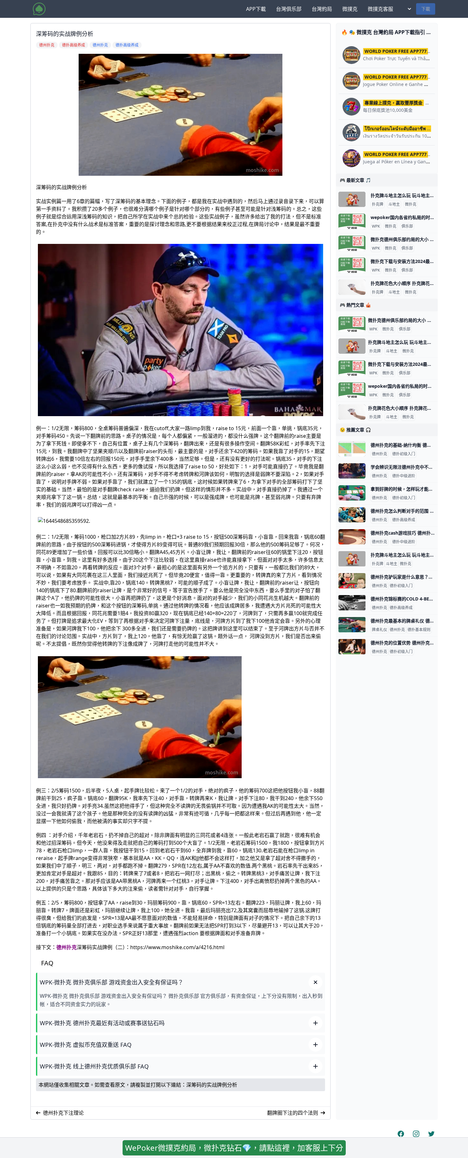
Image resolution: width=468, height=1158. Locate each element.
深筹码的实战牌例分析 (211, 1084)
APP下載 (256, 8)
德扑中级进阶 (403, 476)
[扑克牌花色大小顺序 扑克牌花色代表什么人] (351, 287)
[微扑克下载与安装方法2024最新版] (351, 265)
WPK (376, 226)
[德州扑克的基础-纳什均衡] (351, 449)
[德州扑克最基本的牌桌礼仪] (351, 624)
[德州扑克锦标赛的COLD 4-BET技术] (351, 602)
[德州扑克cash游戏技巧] (351, 536)
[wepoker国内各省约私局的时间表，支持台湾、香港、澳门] (351, 221)
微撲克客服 (380, 8)
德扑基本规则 (419, 629)
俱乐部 (407, 226)
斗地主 (394, 204)
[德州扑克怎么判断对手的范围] (351, 514)
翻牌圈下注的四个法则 (292, 1112)
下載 (425, 9)
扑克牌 (377, 204)
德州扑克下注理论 (63, 1112)
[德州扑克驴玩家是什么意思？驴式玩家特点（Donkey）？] (351, 580)
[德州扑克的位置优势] (351, 646)
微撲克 (350, 8)
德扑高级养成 (403, 519)
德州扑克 (66, 947)
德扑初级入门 (403, 454)
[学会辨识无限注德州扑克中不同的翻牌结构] (351, 471)
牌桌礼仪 (379, 629)
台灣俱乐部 (288, 8)
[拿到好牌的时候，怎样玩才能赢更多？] (351, 493)
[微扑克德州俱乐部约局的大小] (351, 243)
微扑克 (410, 204)
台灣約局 (322, 8)
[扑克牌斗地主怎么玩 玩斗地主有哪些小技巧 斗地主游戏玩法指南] (351, 199)
